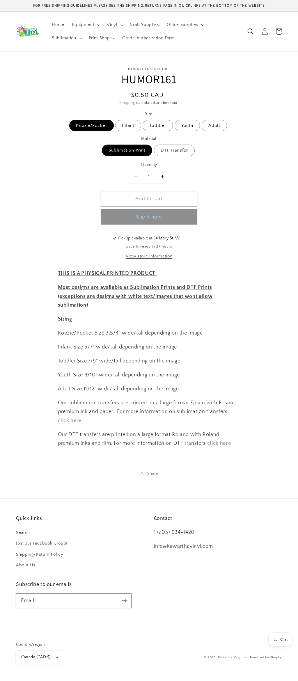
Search (23, 532)
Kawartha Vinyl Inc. (233, 657)
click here (219, 443)
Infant (128, 125)
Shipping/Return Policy (39, 554)
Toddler (157, 125)
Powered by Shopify (266, 657)
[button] (85, 24)
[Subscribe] (124, 601)
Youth (187, 125)
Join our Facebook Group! (42, 543)
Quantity (149, 164)
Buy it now (149, 217)
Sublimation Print (127, 150)
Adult (214, 125)
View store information (149, 256)
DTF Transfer (174, 150)
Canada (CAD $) (36, 657)
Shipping (127, 103)
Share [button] (152, 473)
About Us (25, 565)
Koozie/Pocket (91, 125)
